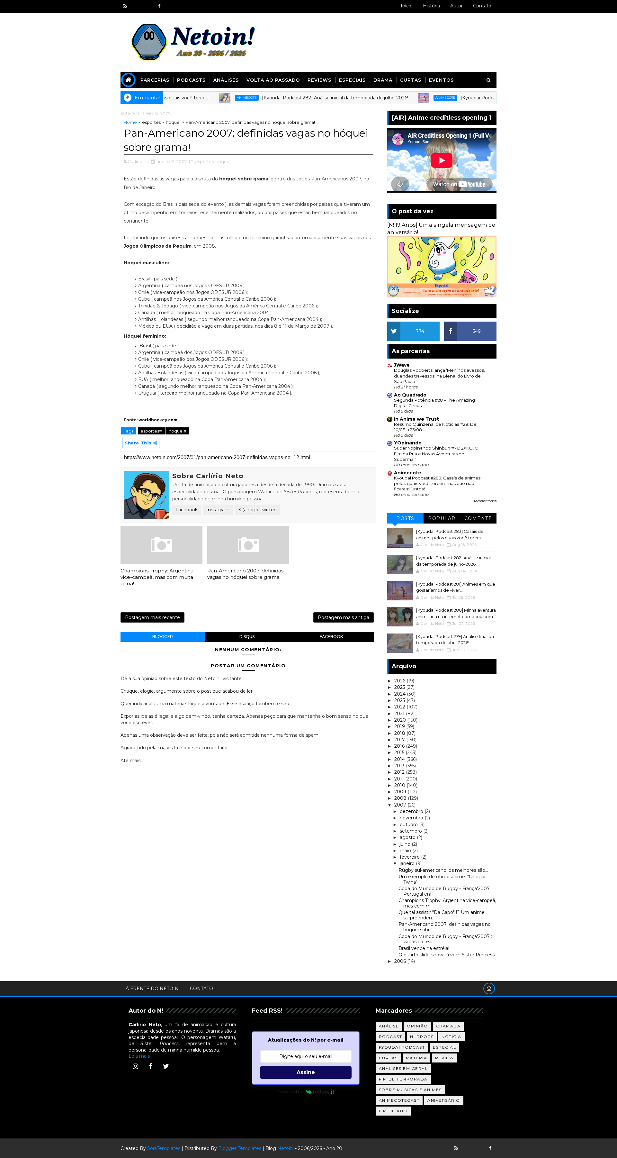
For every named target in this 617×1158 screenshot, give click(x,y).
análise (389, 1026)
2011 (399, 779)
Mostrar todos (485, 501)
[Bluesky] (467, 1148)
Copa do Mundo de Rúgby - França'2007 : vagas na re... (445, 939)
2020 (400, 720)
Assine (306, 1072)
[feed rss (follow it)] (125, 6)
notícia (451, 1036)
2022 (400, 707)
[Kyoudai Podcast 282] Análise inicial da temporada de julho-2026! (309, 98)
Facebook (186, 510)
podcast (390, 1036)
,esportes (204, 161)
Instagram (217, 510)
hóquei (173, 122)
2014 (400, 759)
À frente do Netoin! (153, 988)
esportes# (151, 430)
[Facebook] (150, 1066)
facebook (331, 636)
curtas (388, 1057)
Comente (478, 518)
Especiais (352, 80)
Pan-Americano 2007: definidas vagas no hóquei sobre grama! (245, 574)
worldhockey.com (158, 419)
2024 (400, 694)
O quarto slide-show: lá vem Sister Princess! (447, 955)
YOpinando (408, 443)
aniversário (443, 1100)
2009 (400, 792)
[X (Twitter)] (166, 1066)
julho (406, 844)
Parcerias (154, 80)
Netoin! (285, 1148)
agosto (408, 837)
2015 (400, 752)
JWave (402, 365)
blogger (162, 636)
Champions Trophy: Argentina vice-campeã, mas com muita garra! (157, 577)
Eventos (441, 80)
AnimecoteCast (399, 1100)
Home (130, 122)
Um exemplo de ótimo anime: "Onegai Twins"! (441, 879)
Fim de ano (393, 1110)
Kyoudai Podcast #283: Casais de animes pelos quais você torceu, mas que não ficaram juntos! (437, 483)
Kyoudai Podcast (402, 1047)
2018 (400, 733)
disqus (247, 636)
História (431, 6)
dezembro (412, 811)
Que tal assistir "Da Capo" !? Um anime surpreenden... (441, 915)
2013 (400, 766)
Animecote (221, 98)
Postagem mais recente (152, 617)
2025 (400, 687)
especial (444, 1047)
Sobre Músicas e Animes (410, 1089)
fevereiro (410, 857)
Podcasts (191, 80)
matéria (416, 1057)
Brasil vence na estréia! (423, 948)
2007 (400, 805)
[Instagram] (135, 1066)
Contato (482, 6)
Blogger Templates (239, 1148)
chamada (448, 1026)
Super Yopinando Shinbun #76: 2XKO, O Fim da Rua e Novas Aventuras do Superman (436, 453)
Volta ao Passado (273, 80)
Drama (382, 80)
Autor (456, 6)
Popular (442, 518)
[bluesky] (136, 6)
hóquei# (177, 430)
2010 (400, 785)
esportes (151, 122)
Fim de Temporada (403, 1079)
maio (406, 850)
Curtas (410, 80)
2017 (400, 740)
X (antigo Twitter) (257, 510)
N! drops (422, 1036)
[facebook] (159, 6)
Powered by (290, 1091)
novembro (412, 818)
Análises (226, 80)
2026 (400, 681)
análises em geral (403, 1068)
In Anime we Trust (416, 419)
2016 (400, 746)
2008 (401, 798)
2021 (400, 713)
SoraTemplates (163, 1148)
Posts (405, 518)
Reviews (319, 80)
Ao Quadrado (410, 395)
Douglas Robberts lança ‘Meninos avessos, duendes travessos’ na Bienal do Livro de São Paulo (439, 376)
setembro (411, 831)
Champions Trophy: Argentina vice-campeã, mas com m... (447, 903)
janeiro (408, 863)
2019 (400, 726)
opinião (417, 1026)
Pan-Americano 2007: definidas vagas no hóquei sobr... (444, 927)
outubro (409, 824)
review (444, 1057)
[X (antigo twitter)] (148, 6)
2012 (400, 772)
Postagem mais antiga (343, 617)
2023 (400, 700)
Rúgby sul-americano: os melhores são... (443, 870)
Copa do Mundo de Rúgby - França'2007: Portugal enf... (444, 891)
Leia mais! (140, 1056)
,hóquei (222, 161)
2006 (400, 961)
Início (407, 6)
